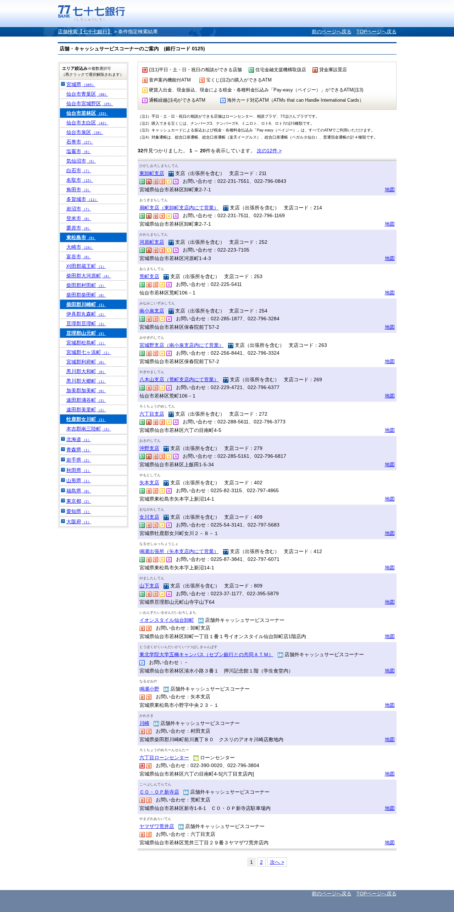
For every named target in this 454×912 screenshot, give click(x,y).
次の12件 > (269, 150)
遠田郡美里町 (86, 409)
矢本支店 (149, 482)
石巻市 (79, 142)
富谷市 (78, 256)
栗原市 (78, 228)
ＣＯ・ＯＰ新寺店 (159, 792)
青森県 (78, 449)
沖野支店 (149, 448)
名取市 (79, 180)
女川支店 (149, 517)
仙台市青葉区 (87, 94)
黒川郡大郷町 (86, 381)
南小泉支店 (151, 311)
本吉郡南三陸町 (88, 429)
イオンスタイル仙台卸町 (166, 620)
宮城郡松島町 (86, 342)
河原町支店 (151, 242)
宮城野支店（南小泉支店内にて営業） (181, 345)
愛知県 (78, 511)
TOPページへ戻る (376, 31)
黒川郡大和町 (86, 371)
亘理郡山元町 (86, 333)
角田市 (78, 189)
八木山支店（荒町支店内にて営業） (179, 379)
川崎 (144, 723)
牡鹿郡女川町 (86, 419)
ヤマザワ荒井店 (156, 826)
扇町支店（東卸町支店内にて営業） (179, 207)
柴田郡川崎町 (86, 304)
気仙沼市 (81, 161)
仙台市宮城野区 (89, 103)
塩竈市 (78, 151)
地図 (390, 189)
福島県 (78, 491)
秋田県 (78, 470)
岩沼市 (78, 209)
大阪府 (78, 521)
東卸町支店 (151, 173)
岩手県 (78, 460)
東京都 (78, 501)
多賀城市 (82, 199)
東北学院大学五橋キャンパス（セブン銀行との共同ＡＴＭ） (206, 654)
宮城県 (80, 84)
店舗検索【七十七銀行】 (85, 31)
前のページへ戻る (331, 31)
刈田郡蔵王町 (86, 266)
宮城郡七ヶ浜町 (88, 352)
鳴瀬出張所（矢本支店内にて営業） (179, 551)
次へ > (277, 862)
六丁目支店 (151, 414)
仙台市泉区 (84, 132)
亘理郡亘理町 (86, 323)
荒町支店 (149, 276)
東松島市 (81, 237)
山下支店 (149, 586)
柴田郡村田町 (86, 285)
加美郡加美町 (86, 390)
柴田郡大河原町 (88, 275)
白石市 (78, 170)
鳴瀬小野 (149, 689)
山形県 (78, 480)
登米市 (78, 218)
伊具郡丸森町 (86, 314)
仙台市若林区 (87, 113)
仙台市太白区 (87, 122)
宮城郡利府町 (86, 362)
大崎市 (79, 247)
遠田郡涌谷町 (86, 400)
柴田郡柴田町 (86, 295)
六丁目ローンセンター (164, 757)
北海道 (78, 439)
